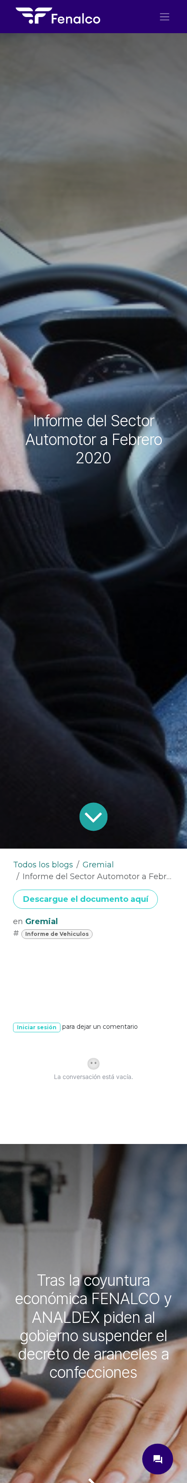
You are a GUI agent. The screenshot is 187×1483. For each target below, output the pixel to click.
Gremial (98, 865)
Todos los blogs (43, 865)
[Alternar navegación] (164, 16)
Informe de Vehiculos (57, 934)
